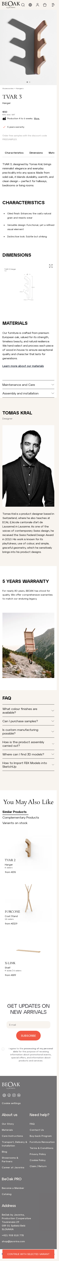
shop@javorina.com (13, 1241)
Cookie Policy (38, 1160)
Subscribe (28, 1035)
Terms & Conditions (41, 1147)
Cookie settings (11, 1103)
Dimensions (36, 152)
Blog (4, 1151)
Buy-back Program (41, 1135)
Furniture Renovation (42, 1141)
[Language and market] (30, 5)
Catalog (6, 1194)
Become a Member (13, 1187)
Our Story (8, 1123)
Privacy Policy (38, 1154)
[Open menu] (52, 5)
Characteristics (14, 152)
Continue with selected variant (28, 1254)
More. (37, 118)
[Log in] (37, 5)
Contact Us (37, 1129)
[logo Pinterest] (4, 1095)
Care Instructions (12, 1135)
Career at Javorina (13, 1167)
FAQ (32, 1123)
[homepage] (11, 4)
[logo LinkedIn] (18, 1095)
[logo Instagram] (13, 1095)
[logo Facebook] (9, 1095)
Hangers (20, 88)
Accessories (8, 88)
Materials (7, 1129)
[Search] (23, 5)
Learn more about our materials (23, 366)
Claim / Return (38, 1166)
